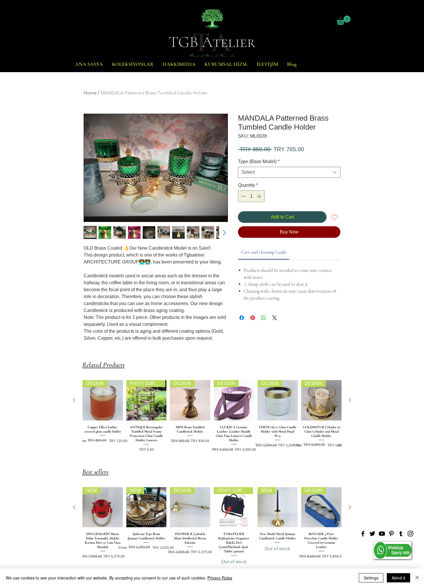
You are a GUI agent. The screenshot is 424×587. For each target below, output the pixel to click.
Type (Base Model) (258, 161)
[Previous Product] (74, 400)
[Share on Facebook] (241, 317)
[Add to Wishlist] (334, 217)
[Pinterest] (391, 533)
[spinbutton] (251, 196)
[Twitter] (372, 533)
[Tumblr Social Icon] (401, 533)
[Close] (417, 577)
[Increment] (260, 196)
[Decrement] (243, 196)
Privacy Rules (219, 578)
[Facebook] (363, 533)
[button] (343, 20)
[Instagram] (410, 533)
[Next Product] (349, 400)
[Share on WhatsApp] (263, 317)
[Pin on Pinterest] (252, 317)
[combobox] (289, 172)
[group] (212, 417)
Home (90, 93)
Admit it (398, 578)
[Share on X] (274, 317)
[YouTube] (382, 533)
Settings (371, 578)
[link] (263, 252)
